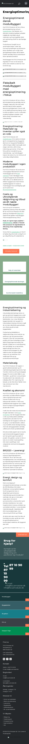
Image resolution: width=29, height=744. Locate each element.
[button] (26, 3)
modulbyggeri (7, 31)
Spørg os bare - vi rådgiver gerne (13, 245)
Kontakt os (22, 534)
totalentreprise (7, 222)
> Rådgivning (6, 717)
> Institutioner (6, 703)
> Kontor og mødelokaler (9, 699)
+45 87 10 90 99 (11, 667)
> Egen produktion (8, 723)
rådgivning (20, 213)
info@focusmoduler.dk (12, 669)
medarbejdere (15, 232)
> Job (4, 725)
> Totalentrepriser (7, 719)
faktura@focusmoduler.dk (9, 683)
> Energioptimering (8, 721)
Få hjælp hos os (11, 251)
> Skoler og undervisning (9, 701)
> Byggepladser (7, 705)
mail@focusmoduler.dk (9, 678)
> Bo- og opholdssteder (9, 709)
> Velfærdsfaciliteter (8, 707)
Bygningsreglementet (9, 189)
